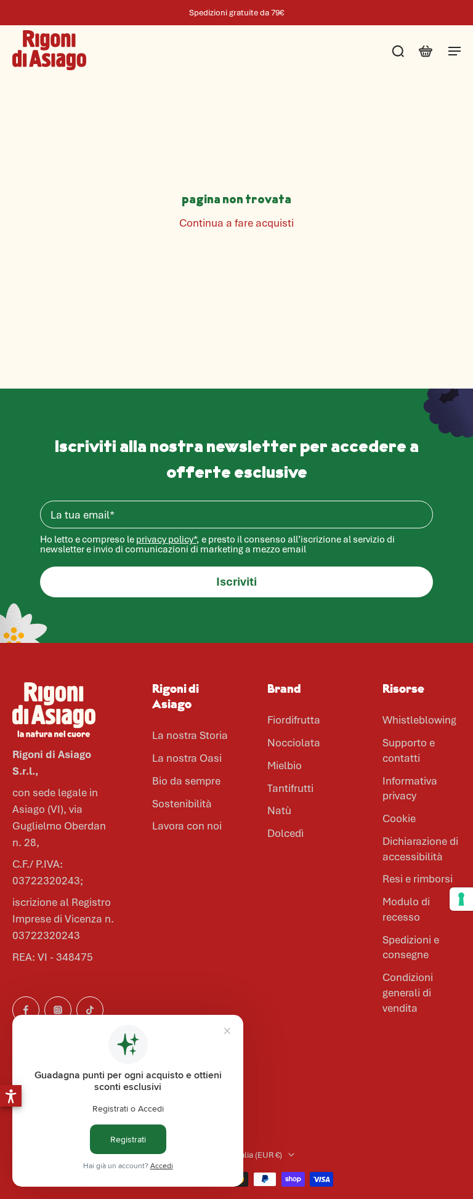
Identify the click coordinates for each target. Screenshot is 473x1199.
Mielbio (284, 765)
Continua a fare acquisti (236, 223)
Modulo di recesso (406, 909)
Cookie (399, 818)
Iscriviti (236, 581)
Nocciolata (293, 742)
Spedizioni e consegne (410, 947)
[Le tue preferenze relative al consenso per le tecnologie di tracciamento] (461, 899)
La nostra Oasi (187, 758)
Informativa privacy (409, 788)
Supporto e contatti (408, 750)
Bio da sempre (186, 781)
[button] (11, 1096)
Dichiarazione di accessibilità (420, 848)
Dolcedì (285, 833)
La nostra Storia (190, 735)
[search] (397, 50)
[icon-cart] (425, 50)
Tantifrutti (290, 788)
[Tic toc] (89, 1009)
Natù (279, 810)
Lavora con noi (187, 826)
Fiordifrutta (293, 720)
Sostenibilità (182, 803)
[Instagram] (57, 1009)
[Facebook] (25, 1009)
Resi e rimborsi (417, 879)
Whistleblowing (419, 720)
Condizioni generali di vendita (407, 993)
